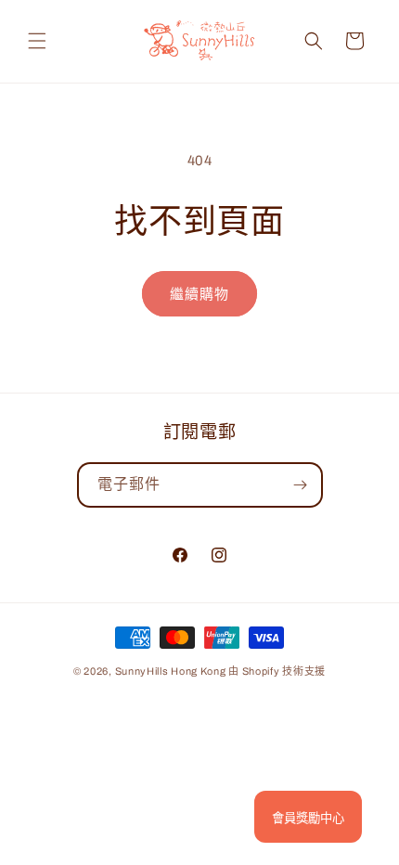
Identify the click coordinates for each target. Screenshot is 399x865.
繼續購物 (199, 294)
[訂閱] (300, 485)
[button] (37, 40)
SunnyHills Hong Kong (170, 671)
